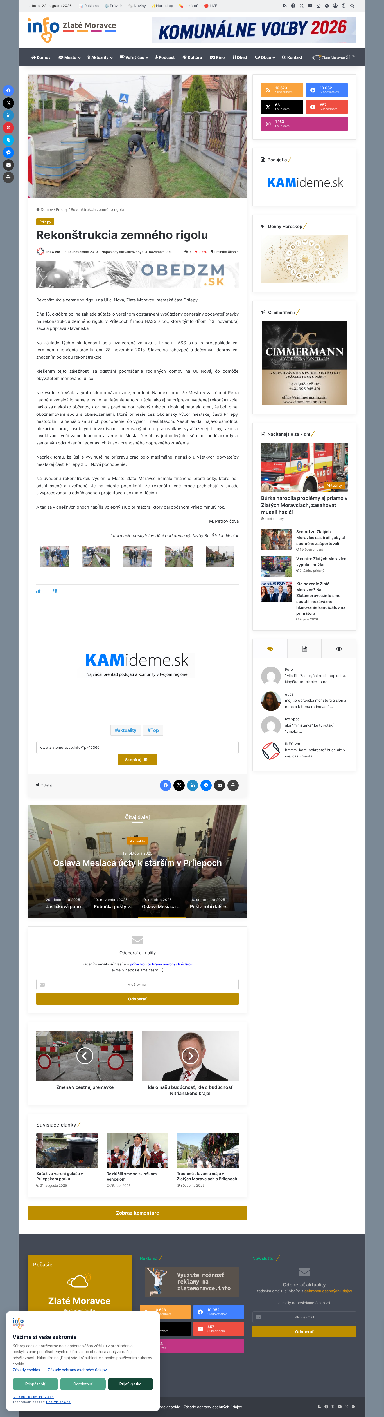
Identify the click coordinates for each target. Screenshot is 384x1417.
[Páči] (38, 591)
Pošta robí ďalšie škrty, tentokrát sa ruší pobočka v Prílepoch (137, 862)
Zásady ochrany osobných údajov (213, 1407)
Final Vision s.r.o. (58, 1402)
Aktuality (100, 57)
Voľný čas (134, 57)
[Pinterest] (8, 127)
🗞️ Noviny (137, 5)
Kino (220, 57)
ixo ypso (292, 719)
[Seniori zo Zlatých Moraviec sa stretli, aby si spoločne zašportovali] (276, 539)
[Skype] (8, 140)
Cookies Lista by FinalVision (33, 1397)
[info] (72, 30)
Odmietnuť (82, 1384)
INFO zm (53, 252)
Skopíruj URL (137, 759)
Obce (265, 57)
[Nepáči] (55, 591)
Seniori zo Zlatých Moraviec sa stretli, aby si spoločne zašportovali (320, 537)
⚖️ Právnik (113, 5)
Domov (43, 57)
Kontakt (294, 57)
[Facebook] (165, 785)
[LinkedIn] (192, 785)
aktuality (127, 730)
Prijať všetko (130, 1384)
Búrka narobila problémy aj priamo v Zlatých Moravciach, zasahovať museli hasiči (304, 505)
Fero (289, 669)
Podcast (166, 57)
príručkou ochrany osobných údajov (161, 964)
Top (154, 730)
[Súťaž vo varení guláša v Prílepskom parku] (67, 1150)
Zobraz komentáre (137, 1213)
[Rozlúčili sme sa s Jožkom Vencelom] (137, 1150)
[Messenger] (206, 785)
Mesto (70, 57)
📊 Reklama (89, 5)
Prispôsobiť (35, 1384)
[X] (179, 785)
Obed (241, 57)
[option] (137, 861)
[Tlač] (233, 785)
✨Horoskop (162, 5)
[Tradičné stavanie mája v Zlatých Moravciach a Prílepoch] (208, 1150)
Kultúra (194, 57)
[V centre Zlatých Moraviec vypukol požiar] (276, 566)
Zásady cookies (26, 1370)
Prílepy (62, 209)
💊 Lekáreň (188, 5)
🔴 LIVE (210, 5)
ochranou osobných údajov (328, 1291)
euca (289, 694)
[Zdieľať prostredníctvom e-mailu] (219, 785)
